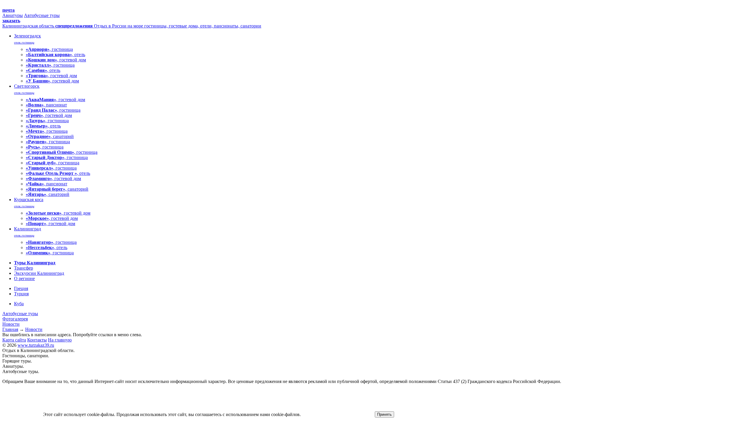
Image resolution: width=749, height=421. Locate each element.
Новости (11, 324)
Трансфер (23, 267)
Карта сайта (14, 339)
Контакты (37, 339)
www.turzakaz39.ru (36, 345)
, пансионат (46, 104)
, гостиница (49, 49)
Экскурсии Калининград (39, 273)
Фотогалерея (15, 318)
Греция (21, 288)
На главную (60, 339)
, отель (55, 54)
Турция (21, 293)
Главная (10, 329)
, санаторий (50, 136)
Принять (384, 414)
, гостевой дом (56, 59)
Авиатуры (12, 15)
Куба (19, 303)
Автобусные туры (42, 15)
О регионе (24, 278)
